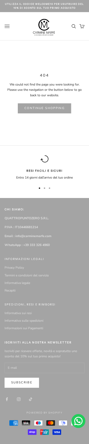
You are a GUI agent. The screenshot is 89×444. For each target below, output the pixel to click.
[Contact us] (78, 421)
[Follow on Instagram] (18, 399)
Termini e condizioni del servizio (27, 275)
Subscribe (21, 382)
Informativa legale (17, 283)
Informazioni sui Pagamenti (24, 328)
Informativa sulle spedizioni (24, 320)
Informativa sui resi (18, 313)
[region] (44, 167)
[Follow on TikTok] (30, 399)
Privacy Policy (14, 267)
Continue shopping (44, 108)
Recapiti (10, 290)
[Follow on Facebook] (7, 399)
